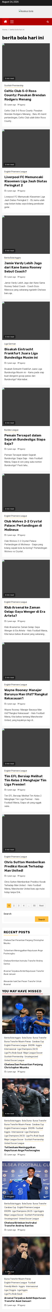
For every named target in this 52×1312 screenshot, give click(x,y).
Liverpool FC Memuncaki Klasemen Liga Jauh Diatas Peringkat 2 (25, 181)
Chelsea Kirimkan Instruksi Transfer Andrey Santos (20, 1224)
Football (39, 1128)
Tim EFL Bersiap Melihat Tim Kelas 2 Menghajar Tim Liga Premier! (25, 780)
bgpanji (22, 105)
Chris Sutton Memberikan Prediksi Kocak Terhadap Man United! (24, 866)
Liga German (10, 344)
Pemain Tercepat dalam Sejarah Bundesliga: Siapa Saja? (24, 439)
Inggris (39, 1045)
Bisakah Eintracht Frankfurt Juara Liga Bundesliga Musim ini (21, 353)
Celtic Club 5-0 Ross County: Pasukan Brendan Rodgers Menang (25, 95)
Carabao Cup (38, 1041)
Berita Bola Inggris (12, 258)
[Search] (48, 22)
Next (41, 905)
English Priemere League (15, 171)
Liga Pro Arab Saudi (13, 1053)
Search (7, 913)
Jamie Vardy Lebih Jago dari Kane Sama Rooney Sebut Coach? (23, 267)
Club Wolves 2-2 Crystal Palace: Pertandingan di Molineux (23, 525)
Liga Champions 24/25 (27, 1049)
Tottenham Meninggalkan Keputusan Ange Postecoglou (22, 1149)
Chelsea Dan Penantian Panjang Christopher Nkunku (23, 1066)
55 (34, 905)
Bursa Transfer (40, 1038)
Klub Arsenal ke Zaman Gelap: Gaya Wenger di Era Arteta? (24, 611)
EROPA (31, 1045)
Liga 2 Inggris (10, 1290)
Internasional (10, 1049)
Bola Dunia (27, 1038)
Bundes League (11, 430)
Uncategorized (31, 1056)
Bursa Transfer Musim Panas (17, 1041)
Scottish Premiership (13, 85)
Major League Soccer (33, 1053)
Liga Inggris (39, 1211)
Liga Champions (32, 1132)
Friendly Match (11, 1286)
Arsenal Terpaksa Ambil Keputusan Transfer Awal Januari (25, 1299)
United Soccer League (14, 1060)
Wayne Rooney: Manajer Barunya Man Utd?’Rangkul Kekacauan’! (26, 694)
